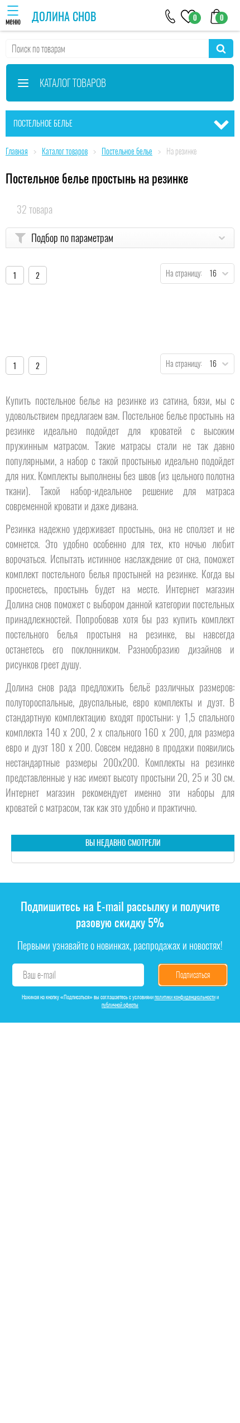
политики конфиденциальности (185, 997)
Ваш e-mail (39, 975)
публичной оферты (120, 1005)
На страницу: (181, 273)
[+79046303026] (170, 15)
